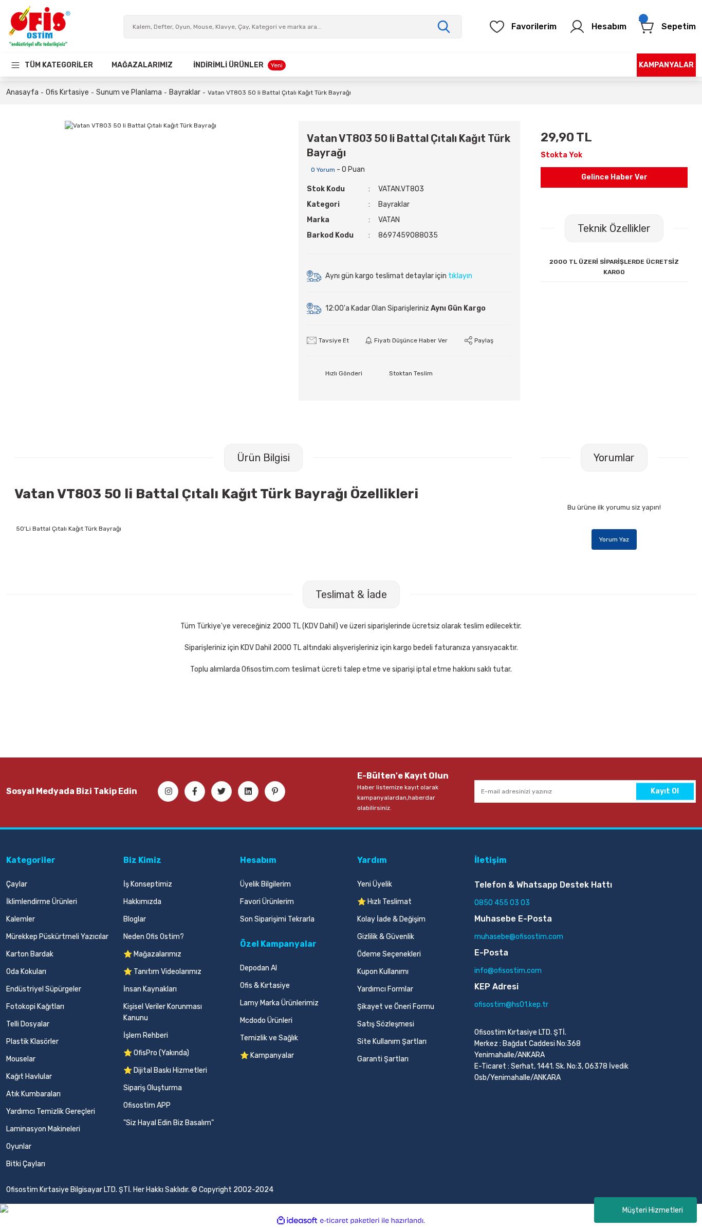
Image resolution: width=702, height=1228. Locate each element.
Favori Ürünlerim (267, 901)
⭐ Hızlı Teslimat (384, 901)
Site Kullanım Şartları (392, 1041)
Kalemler (20, 919)
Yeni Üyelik (374, 884)
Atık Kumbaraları (33, 1094)
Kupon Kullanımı (383, 971)
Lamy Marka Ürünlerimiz (279, 1003)
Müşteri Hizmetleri (652, 1210)
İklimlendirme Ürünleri (41, 901)
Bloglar (134, 919)
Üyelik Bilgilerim (265, 884)
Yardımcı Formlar (385, 989)
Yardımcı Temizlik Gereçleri (50, 1111)
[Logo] (39, 26)
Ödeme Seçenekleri (389, 954)
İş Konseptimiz (147, 884)
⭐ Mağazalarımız (152, 954)
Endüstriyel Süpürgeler (43, 989)
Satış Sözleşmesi (385, 1024)
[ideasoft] (297, 1220)
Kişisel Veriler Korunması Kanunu (162, 1012)
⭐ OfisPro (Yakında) (156, 1053)
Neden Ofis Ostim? (153, 936)
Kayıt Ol (665, 791)
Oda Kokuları (26, 971)
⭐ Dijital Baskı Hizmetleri (165, 1070)
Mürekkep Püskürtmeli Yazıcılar (57, 936)
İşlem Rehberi (145, 1035)
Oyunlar (18, 1146)
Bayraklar (394, 204)
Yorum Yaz (614, 539)
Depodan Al (258, 968)
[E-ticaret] (350, 1220)
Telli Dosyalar (27, 1024)
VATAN (389, 219)
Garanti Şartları (383, 1059)
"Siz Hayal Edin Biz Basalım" (168, 1122)
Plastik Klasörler (32, 1041)
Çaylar (16, 884)
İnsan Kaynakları (150, 989)
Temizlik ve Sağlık (269, 1038)
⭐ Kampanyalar (267, 1055)
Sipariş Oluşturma (152, 1087)
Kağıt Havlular (29, 1076)
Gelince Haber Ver (614, 177)
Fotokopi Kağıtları (35, 1006)
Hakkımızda (142, 901)
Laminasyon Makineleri (43, 1129)
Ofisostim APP (147, 1105)
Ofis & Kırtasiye (265, 985)
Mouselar (20, 1059)
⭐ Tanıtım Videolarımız (162, 971)
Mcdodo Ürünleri (266, 1020)
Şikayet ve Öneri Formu (395, 1006)
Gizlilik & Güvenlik (385, 936)
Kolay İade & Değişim (391, 919)
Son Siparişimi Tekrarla (277, 919)
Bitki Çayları (25, 1164)
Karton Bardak (29, 954)
